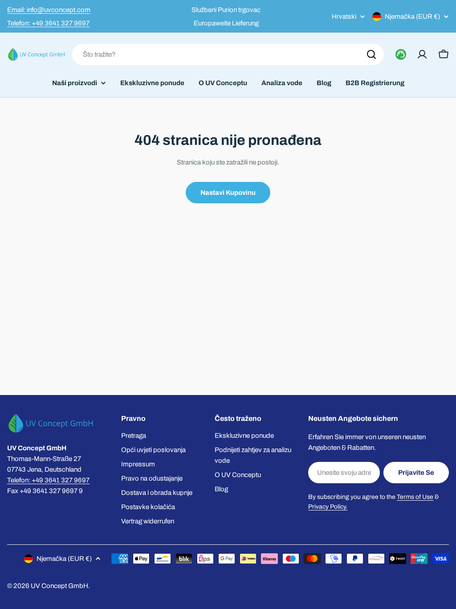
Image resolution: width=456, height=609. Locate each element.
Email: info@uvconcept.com (48, 9)
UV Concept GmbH (59, 585)
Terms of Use (415, 497)
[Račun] (422, 54)
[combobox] (228, 54)
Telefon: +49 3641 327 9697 (48, 23)
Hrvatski (344, 16)
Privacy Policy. (327, 506)
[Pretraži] (371, 54)
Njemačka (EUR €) (412, 16)
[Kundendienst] (400, 54)
